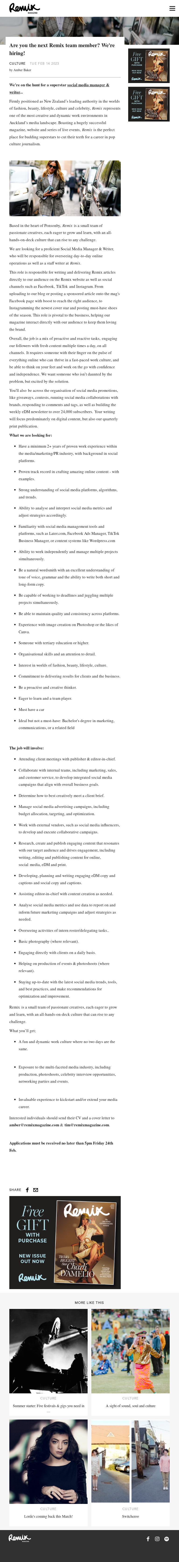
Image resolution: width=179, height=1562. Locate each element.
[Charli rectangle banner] (65, 1242)
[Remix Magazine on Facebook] (148, 1539)
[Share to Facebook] (27, 1190)
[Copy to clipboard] (35, 1190)
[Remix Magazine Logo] (24, 8)
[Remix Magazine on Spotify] (166, 1539)
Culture (17, 63)
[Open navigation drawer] (172, 8)
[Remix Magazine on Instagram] (157, 1539)
